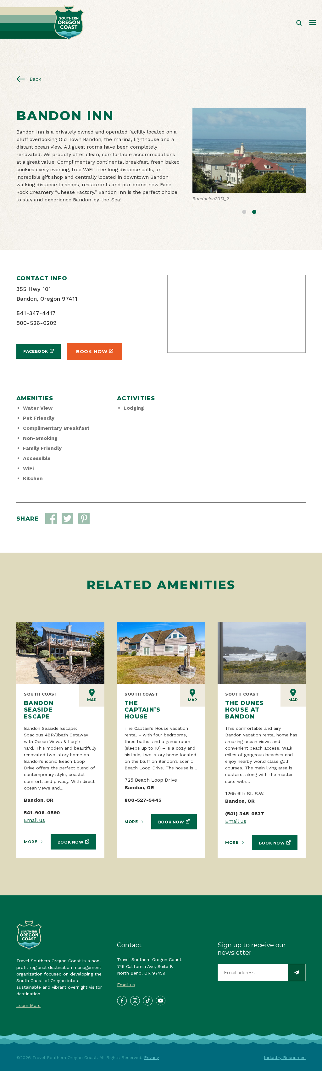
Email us (34, 820)
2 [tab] (254, 211)
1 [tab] (244, 211)
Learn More (28, 1005)
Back (34, 79)
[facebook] (121, 1000)
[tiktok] (147, 1000)
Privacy (151, 1057)
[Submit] (296, 972)
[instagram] (134, 1000)
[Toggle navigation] (312, 23)
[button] (67, 518)
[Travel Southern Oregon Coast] (42, 23)
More (30, 841)
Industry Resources (285, 1057)
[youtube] (160, 1000)
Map (92, 699)
